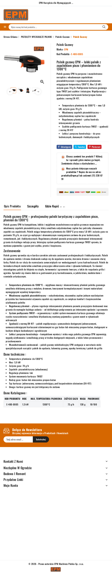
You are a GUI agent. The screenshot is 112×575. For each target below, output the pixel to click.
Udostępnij (66, 147)
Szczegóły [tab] (33, 206)
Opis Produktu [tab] (12, 206)
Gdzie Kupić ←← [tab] (55, 206)
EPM (66, 49)
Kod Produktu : (64, 54)
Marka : (60, 49)
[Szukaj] (104, 27)
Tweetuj (81, 147)
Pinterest (96, 147)
